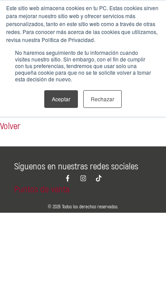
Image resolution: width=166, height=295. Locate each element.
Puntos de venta (41, 189)
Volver (10, 126)
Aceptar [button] (61, 99)
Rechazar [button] (102, 99)
